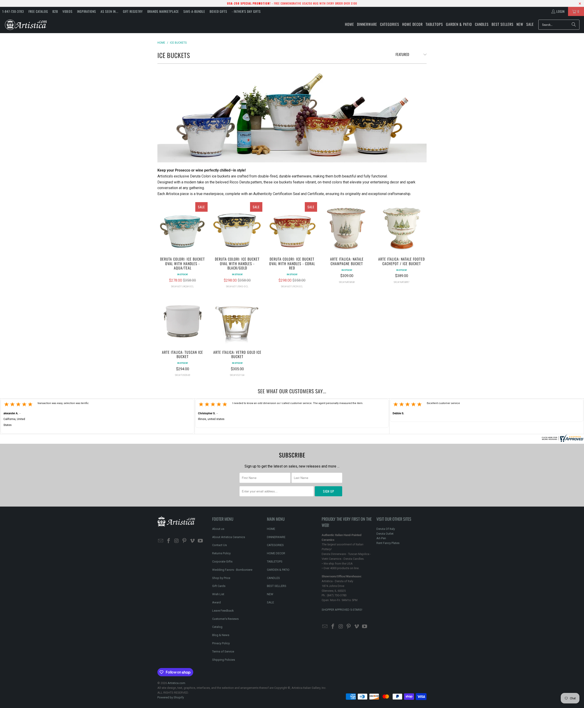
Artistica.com (176, 683)
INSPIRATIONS (86, 11)
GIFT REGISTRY (133, 11)
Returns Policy (221, 553)
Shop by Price (221, 578)
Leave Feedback (223, 610)
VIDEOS (68, 11)
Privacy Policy (221, 643)
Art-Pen (381, 538)
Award (216, 602)
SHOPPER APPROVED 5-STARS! (342, 609)
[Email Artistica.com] (160, 541)
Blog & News (220, 635)
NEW (270, 594)
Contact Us (219, 545)
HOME (271, 529)
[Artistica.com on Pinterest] (184, 541)
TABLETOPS (274, 561)
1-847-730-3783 (13, 11)
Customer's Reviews (225, 619)
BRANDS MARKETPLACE (163, 11)
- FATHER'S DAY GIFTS (246, 11)
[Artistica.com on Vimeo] (192, 541)
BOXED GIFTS (218, 11)
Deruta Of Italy (385, 529)
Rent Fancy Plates (387, 543)
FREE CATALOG (38, 11)
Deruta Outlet (385, 533)
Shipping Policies (223, 659)
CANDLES (273, 578)
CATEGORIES (275, 545)
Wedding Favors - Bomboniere (232, 569)
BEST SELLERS (276, 586)
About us (218, 529)
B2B (55, 11)
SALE (270, 602)
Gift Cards (218, 586)
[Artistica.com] (26, 24)
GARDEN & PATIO (278, 569)
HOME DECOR (276, 553)
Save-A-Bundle (194, 11)
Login (560, 11)
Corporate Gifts (222, 561)
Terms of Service (223, 651)
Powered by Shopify (170, 697)
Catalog (217, 627)
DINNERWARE (276, 537)
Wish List (218, 594)
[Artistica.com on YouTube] (200, 541)
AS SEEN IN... (109, 11)
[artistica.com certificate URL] (562, 441)
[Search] (573, 25)
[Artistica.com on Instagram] (176, 541)
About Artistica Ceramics (228, 537)
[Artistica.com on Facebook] (168, 541)
